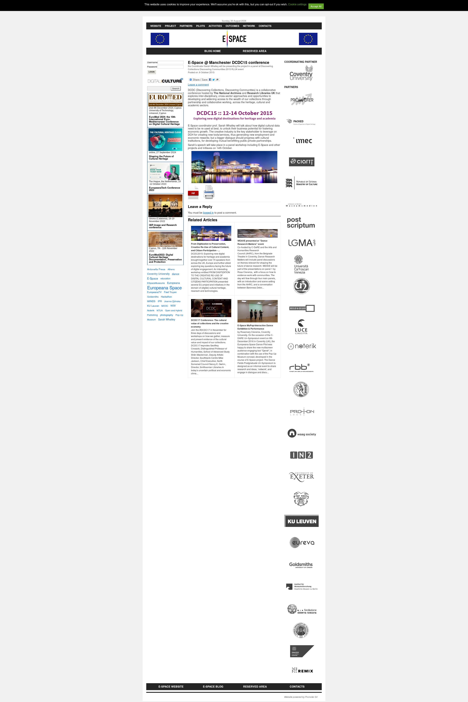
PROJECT (170, 26)
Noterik (150, 310)
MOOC (164, 305)
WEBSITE (155, 26)
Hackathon (166, 296)
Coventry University (158, 274)
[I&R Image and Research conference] (165, 215)
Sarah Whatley (166, 319)
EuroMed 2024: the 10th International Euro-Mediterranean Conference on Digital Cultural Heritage (164, 120)
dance (175, 274)
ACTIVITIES (215, 26)
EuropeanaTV (154, 292)
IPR (160, 301)
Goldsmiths (152, 296)
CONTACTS (265, 26)
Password (152, 66)
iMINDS (151, 301)
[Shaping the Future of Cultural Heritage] (165, 149)
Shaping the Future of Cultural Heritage (161, 157)
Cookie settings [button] (297, 4)
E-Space (152, 278)
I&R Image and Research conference (163, 226)
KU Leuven (153, 305)
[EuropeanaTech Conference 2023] (165, 178)
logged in (208, 212)
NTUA (160, 310)
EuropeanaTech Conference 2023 (164, 189)
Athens (171, 269)
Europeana (173, 283)
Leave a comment (198, 84)
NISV (173, 305)
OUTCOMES (232, 26)
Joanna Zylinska (172, 301)
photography (166, 315)
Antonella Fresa (156, 269)
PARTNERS (186, 26)
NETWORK (249, 26)
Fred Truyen (170, 292)
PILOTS (200, 26)
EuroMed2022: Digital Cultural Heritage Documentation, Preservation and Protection (165, 258)
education (165, 278)
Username (152, 62)
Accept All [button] (316, 6)
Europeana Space (164, 287)
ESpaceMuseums (156, 282)
